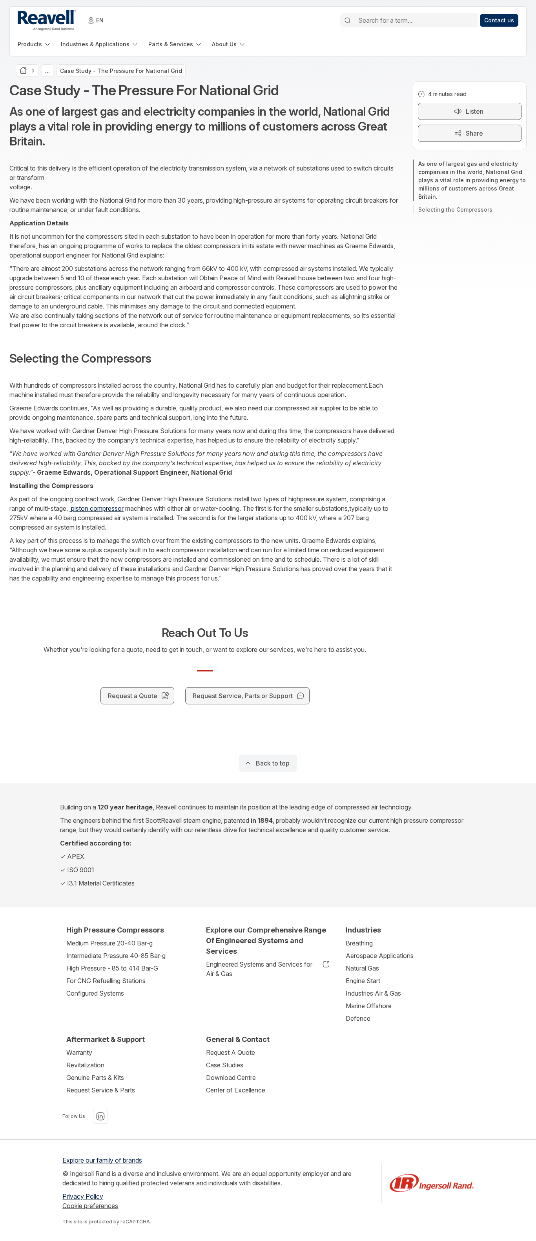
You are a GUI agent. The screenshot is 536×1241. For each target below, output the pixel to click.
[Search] (348, 20)
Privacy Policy (82, 1196)
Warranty (79, 1052)
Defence (358, 1018)
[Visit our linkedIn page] (100, 1116)
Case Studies (224, 1065)
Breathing (359, 943)
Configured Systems (95, 993)
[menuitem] (34, 44)
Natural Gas (362, 968)
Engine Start (363, 981)
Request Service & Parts (100, 1090)
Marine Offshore (369, 1006)
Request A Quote (230, 1052)
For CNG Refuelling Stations (106, 981)
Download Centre (231, 1077)
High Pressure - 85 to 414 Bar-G (112, 968)
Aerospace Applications (380, 956)
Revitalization (85, 1065)
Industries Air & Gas (373, 993)
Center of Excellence (235, 1090)
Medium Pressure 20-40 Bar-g (109, 943)
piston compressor (96, 508)
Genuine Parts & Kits (95, 1077)
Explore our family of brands (102, 1160)
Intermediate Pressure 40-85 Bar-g (116, 956)
